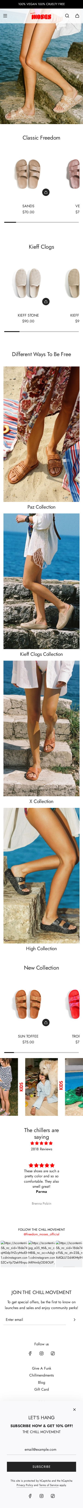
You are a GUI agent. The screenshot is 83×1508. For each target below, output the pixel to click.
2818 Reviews (41, 1149)
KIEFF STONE (28, 315)
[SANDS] (28, 174)
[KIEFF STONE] (28, 284)
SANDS (28, 206)
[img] (41, 1143)
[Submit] (74, 1320)
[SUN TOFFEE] (28, 1005)
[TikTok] (53, 1353)
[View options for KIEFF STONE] (46, 301)
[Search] (67, 16)
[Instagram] (41, 1353)
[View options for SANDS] (46, 192)
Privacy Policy (25, 1485)
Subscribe (42, 1466)
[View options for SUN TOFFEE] (46, 1022)
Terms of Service (49, 1485)
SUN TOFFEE (28, 1036)
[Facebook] (30, 1353)
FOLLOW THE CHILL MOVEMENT (41, 1229)
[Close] (74, 1409)
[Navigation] (5, 16)
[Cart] (77, 16)
